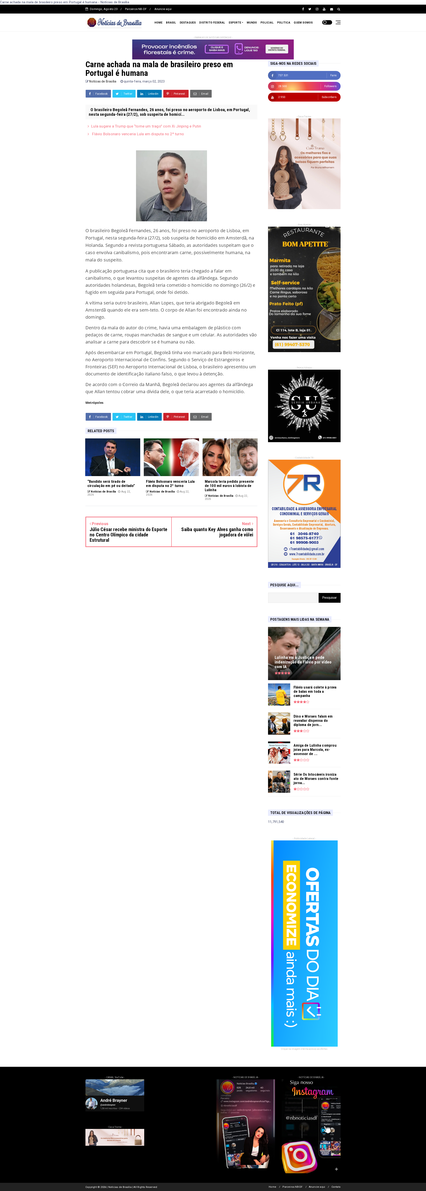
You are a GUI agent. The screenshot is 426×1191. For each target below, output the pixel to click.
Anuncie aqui (163, 9)
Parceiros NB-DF (136, 9)
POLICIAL (267, 22)
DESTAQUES (188, 22)
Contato (336, 1187)
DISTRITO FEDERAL (212, 22)
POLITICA (283, 22)
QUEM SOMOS (303, 22)
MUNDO (252, 22)
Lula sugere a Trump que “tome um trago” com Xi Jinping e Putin (146, 126)
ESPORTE (235, 22)
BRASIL (171, 22)
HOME (158, 22)
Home (272, 1187)
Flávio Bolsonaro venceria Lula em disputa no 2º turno (137, 134)
